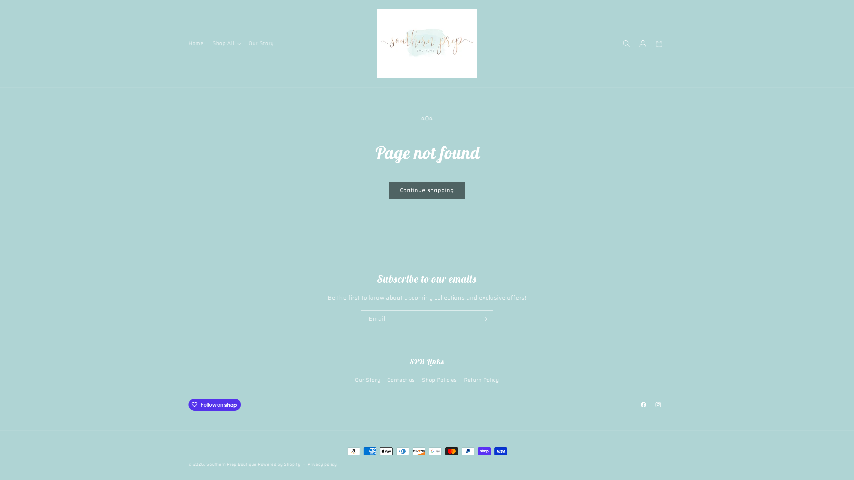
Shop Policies (439, 380)
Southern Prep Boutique (232, 464)
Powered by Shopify (279, 464)
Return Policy (481, 380)
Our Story (367, 380)
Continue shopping (427, 190)
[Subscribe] (485, 319)
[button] (226, 43)
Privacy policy (322, 464)
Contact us (401, 380)
